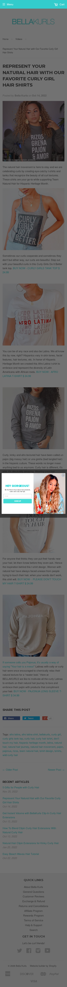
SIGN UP (17, 501)
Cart (61, 4)
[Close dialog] (63, 475)
